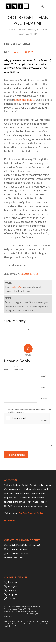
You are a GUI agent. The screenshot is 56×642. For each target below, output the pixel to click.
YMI (36, 34)
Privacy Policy (9, 520)
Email (43, 387)
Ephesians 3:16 (23, 99)
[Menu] (48, 6)
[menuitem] (41, 6)
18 (33, 99)
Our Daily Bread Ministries (31, 513)
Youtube (12, 590)
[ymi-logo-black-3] (23, 6)
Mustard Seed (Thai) (13, 557)
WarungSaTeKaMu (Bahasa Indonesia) (22, 545)
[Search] (41, 6)
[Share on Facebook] (28, 330)
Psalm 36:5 (16, 286)
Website (44, 398)
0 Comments (29, 29)
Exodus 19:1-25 (29, 273)
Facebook (13, 582)
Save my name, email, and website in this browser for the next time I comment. (29, 410)
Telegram (12, 594)
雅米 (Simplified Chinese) (15, 549)
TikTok (11, 598)
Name (43, 376)
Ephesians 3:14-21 (23, 52)
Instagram (13, 586)
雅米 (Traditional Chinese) (16, 553)
